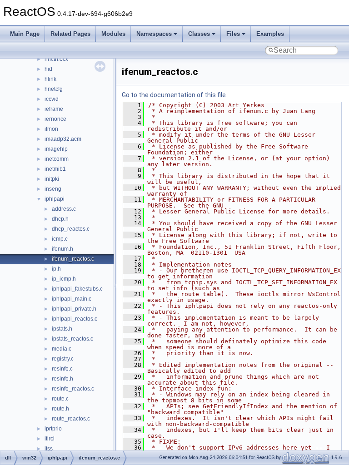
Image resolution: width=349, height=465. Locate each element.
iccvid (52, 99)
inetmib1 (55, 169)
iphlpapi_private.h (74, 309)
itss (49, 448)
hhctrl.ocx (56, 59)
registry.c (63, 359)
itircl (50, 438)
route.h (60, 409)
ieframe (54, 109)
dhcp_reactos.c (71, 229)
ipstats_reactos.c (72, 339)
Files (233, 33)
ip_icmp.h (64, 279)
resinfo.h (62, 379)
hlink (50, 79)
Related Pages (70, 33)
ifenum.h (62, 249)
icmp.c (60, 239)
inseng (53, 189)
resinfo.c (62, 369)
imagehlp (56, 149)
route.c (60, 399)
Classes (199, 33)
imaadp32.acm (63, 139)
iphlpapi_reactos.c (74, 319)
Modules (113, 33)
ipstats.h (62, 329)
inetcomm (57, 159)
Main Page (25, 33)
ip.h (56, 269)
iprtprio (53, 428)
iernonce (55, 119)
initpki (52, 179)
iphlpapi (55, 199)
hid (48, 69)
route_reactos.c (71, 419)
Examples (270, 33)
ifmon (51, 129)
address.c (64, 209)
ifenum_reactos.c (73, 259)
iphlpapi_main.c (71, 299)
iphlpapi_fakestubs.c (77, 289)
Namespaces (154, 33)
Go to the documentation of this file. (174, 95)
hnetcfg (54, 89)
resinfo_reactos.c (73, 389)
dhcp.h (60, 219)
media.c (61, 349)
